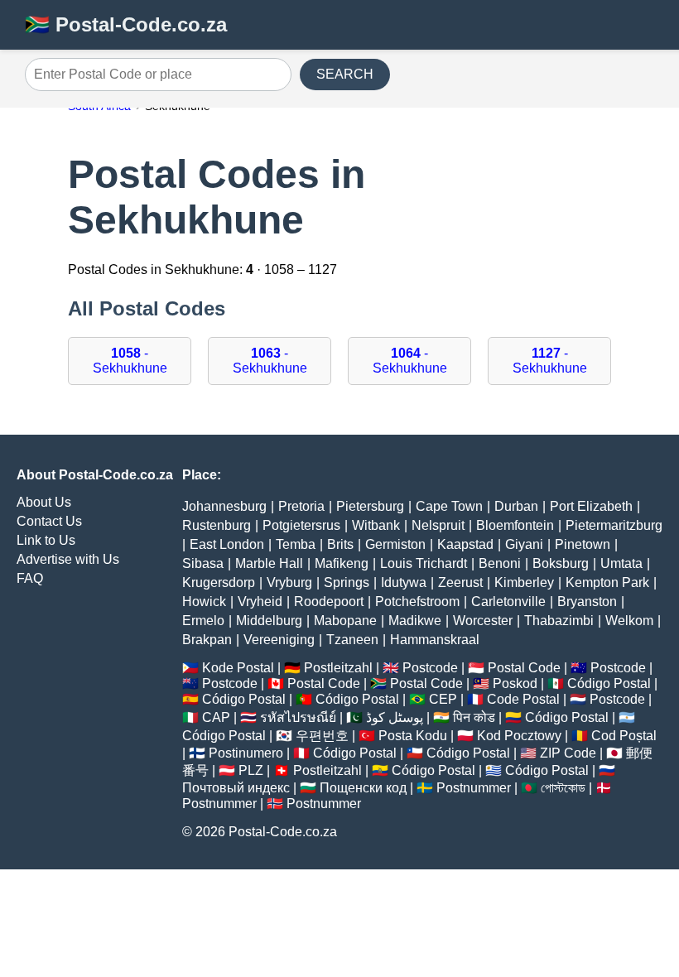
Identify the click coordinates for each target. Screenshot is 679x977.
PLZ (250, 770)
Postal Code (524, 668)
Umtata (621, 563)
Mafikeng (341, 563)
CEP (443, 699)
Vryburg (289, 582)
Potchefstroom (417, 601)
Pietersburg (370, 506)
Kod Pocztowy (519, 736)
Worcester (483, 621)
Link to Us (46, 540)
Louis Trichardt (423, 563)
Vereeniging (279, 640)
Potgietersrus (301, 525)
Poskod (515, 683)
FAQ (30, 578)
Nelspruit (438, 525)
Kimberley (524, 582)
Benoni (500, 563)
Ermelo (203, 621)
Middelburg (269, 621)
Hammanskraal (434, 640)
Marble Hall (269, 563)
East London (227, 544)
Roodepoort (329, 601)
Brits (340, 544)
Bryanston (587, 601)
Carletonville (508, 601)
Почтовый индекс (236, 788)
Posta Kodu (412, 736)
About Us (44, 502)
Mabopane (345, 621)
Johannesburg (224, 506)
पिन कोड (474, 717)
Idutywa (403, 582)
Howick (204, 601)
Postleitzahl (338, 668)
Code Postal (523, 699)
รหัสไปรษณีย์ (298, 717)
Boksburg (560, 563)
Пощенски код (363, 788)
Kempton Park (607, 582)
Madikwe (414, 621)
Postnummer (473, 788)
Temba (295, 544)
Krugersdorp (218, 582)
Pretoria (301, 506)
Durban (516, 506)
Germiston (395, 544)
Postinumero (246, 753)
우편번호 (322, 736)
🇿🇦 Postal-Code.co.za (126, 24)
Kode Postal (238, 668)
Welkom (629, 621)
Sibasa (203, 563)
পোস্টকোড (563, 788)
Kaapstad (465, 544)
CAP (216, 717)
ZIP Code (568, 753)
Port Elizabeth (591, 506)
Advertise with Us (68, 559)
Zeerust (460, 582)
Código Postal (609, 683)
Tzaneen (352, 640)
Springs (346, 582)
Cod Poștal (624, 736)
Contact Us (49, 521)
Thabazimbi (559, 621)
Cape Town (449, 506)
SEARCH (344, 74)
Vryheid (260, 601)
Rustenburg (216, 525)
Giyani (524, 544)
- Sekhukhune (130, 360)
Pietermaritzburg (614, 525)
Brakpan (207, 640)
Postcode (430, 668)
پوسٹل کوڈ (394, 717)
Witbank (376, 525)
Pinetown (582, 544)
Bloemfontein (515, 525)
